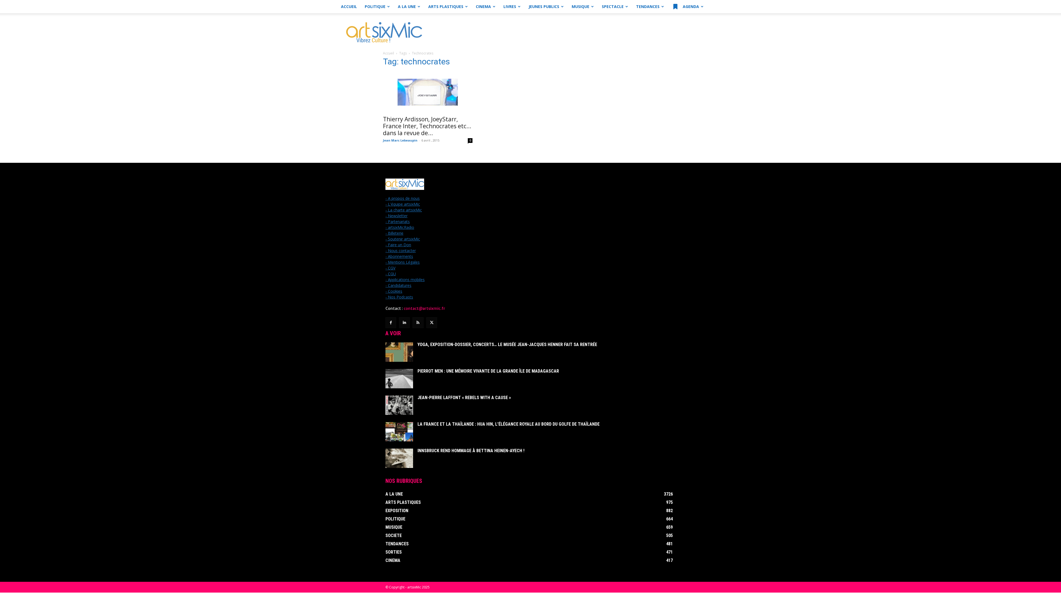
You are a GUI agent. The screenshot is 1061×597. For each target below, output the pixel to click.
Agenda (690, 6)
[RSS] (418, 322)
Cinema (483, 6)
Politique (375, 6)
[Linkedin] (404, 322)
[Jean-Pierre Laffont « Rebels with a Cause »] (399, 405)
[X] (431, 322)
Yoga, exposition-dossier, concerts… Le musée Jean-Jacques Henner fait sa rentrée (507, 344)
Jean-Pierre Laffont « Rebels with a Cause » (464, 397)
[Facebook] (390, 322)
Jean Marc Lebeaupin (400, 140)
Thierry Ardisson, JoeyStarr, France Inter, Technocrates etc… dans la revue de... (427, 126)
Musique (580, 6)
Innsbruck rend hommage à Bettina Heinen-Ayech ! (470, 450)
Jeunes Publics (544, 6)
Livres (509, 6)
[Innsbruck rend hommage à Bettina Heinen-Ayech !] (399, 458)
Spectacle (613, 6)
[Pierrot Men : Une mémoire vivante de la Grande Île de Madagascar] (399, 378)
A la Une (407, 6)
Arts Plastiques (445, 6)
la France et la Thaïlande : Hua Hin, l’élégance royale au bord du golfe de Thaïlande (508, 424)
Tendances (648, 6)
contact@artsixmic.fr (424, 308)
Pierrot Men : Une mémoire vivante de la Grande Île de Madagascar (488, 371)
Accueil (349, 6)
